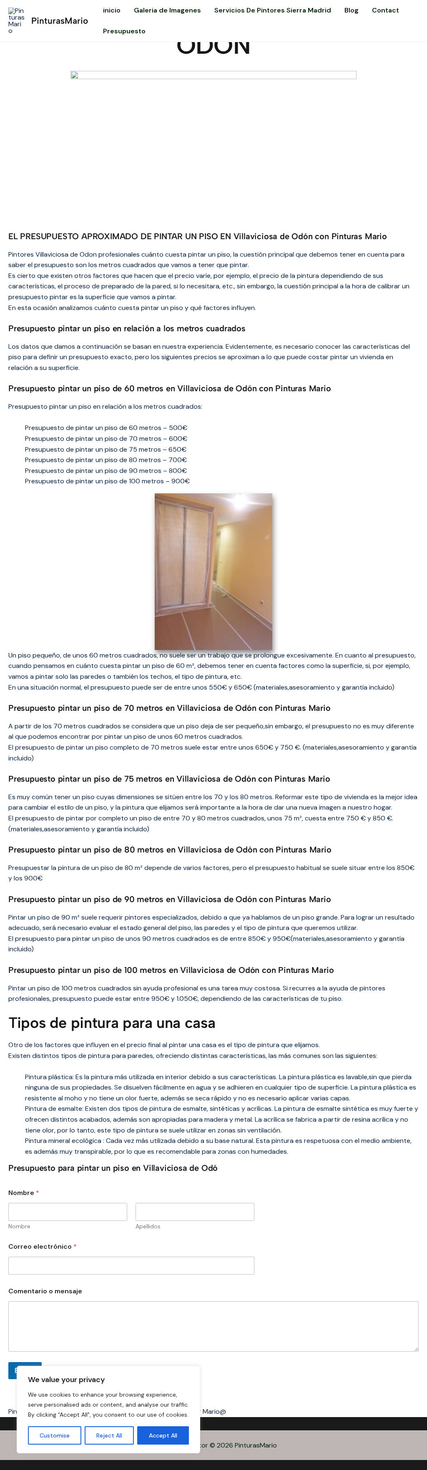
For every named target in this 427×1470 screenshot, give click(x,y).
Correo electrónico (42, 1246)
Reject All (109, 1435)
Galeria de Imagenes (167, 10)
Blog (351, 10)
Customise (55, 1435)
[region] (108, 1409)
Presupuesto (124, 31)
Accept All (163, 1435)
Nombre (19, 1226)
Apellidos (148, 1226)
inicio (112, 10)
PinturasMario (59, 20)
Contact (385, 10)
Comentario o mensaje (45, 1291)
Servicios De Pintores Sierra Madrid (272, 10)
